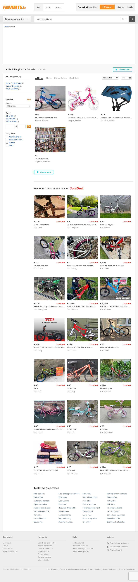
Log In (130, 7)
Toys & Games (12, 89)
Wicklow (46, 161)
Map (29, 99)
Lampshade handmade (116, 515)
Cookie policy (43, 554)
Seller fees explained (81, 551)
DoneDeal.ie (7, 549)
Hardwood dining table (67, 508)
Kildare (45, 120)
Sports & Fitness (12, 86)
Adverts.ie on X (116, 550)
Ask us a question (45, 546)
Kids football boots (90, 497)
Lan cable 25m (40, 518)
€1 (36, 155)
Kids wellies (111, 501)
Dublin (78, 120)
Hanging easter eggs (42, 508)
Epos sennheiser (40, 504)
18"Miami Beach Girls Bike (46, 118)
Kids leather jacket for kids (68, 494)
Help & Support (52, 569)
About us (122, 569)
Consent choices (44, 557)
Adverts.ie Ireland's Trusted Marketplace (17, 7)
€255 (70, 114)
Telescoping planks (114, 508)
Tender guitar (88, 511)
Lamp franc (87, 515)
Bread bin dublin (113, 518)
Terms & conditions (45, 549)
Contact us (131, 569)
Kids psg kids (39, 494)
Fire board (62, 504)
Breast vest (38, 522)
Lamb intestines (64, 515)
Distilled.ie (7, 543)
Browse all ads (65, 569)
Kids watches (63, 501)
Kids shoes (38, 497)
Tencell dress (63, 511)
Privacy (90, 569)
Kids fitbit (86, 501)
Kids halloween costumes (117, 494)
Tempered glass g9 (41, 511)
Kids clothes (112, 497)
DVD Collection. (41, 158)
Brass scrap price (89, 518)
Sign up (121, 7)
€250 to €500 (11, 121)
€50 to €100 (10, 119)
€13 (103, 114)
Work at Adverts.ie (10, 551)
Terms (105, 569)
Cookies (98, 569)
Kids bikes (62, 497)
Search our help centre (46, 543)
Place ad (108, 7)
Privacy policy (43, 551)
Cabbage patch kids (42, 501)
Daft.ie (5, 546)
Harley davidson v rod (91, 508)
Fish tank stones (89, 504)
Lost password (78, 543)
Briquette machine (65, 522)
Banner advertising (79, 569)
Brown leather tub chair (116, 522)
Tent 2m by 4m (113, 511)
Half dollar (111, 504)
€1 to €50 (9, 116)
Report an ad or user (80, 546)
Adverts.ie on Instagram (119, 543)
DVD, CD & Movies (13, 83)
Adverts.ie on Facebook (119, 547)
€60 (37, 114)
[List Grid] (125, 78)
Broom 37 (86, 522)
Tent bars (37, 515)
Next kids (86, 494)
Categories (113, 569)
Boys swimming (64, 518)
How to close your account (83, 549)
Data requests (43, 560)
